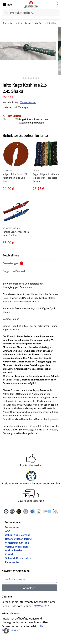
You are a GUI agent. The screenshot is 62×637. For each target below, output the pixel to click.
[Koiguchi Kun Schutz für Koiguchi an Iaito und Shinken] (16, 154)
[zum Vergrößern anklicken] (28, 51)
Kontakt (10, 554)
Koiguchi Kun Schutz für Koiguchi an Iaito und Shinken (15, 178)
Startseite (7, 22)
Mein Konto (12, 562)
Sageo (36, 170)
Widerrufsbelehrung (17, 542)
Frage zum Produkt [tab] (14, 271)
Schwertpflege (10, 170)
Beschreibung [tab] (11, 255)
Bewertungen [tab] (12, 263)
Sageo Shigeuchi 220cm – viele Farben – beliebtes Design (46, 178)
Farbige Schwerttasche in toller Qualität (16, 233)
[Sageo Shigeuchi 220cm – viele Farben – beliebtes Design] (46, 154)
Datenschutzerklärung (18, 539)
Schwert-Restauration (18, 558)
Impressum (12, 527)
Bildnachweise (13, 550)
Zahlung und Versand (17, 535)
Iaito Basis (39, 22)
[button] (56, 4)
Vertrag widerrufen (16, 546)
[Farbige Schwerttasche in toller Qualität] (16, 211)
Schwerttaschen (11, 228)
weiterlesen (41, 606)
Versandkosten (28, 102)
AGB (8, 531)
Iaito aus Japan (23, 22)
